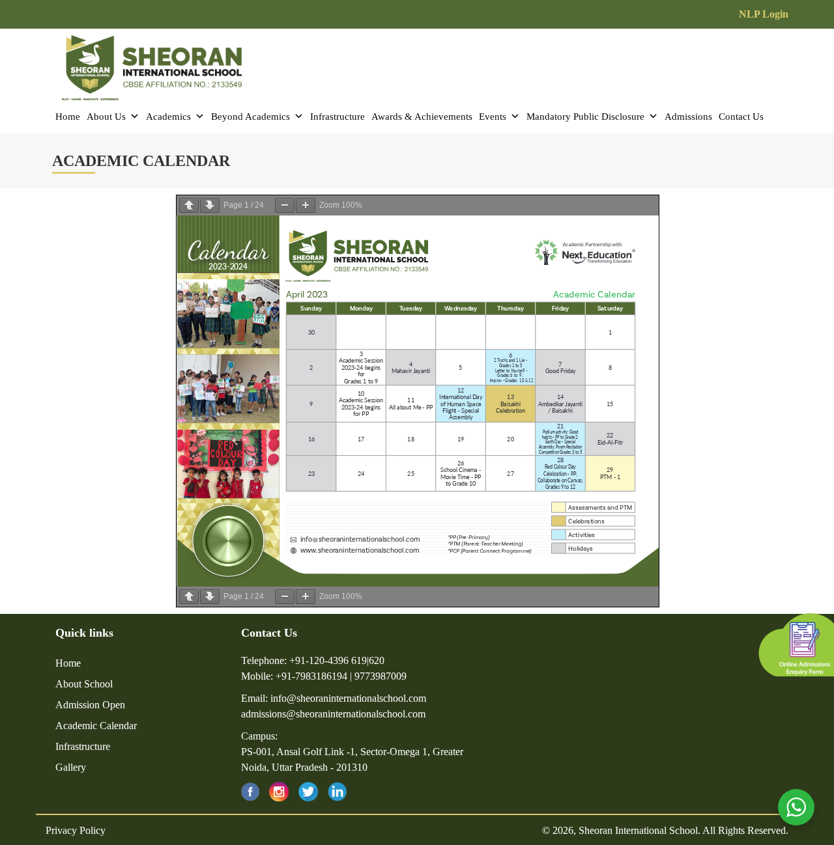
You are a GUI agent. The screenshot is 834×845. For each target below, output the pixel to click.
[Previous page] (189, 205)
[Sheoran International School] (152, 65)
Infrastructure (337, 116)
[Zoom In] (305, 205)
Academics (168, 116)
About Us (106, 116)
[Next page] (210, 205)
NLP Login (763, 14)
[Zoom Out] (285, 205)
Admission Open (90, 704)
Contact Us (741, 116)
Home (67, 116)
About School (84, 683)
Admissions (688, 116)
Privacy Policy (76, 830)
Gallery (70, 767)
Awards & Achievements (421, 116)
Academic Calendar (96, 725)
